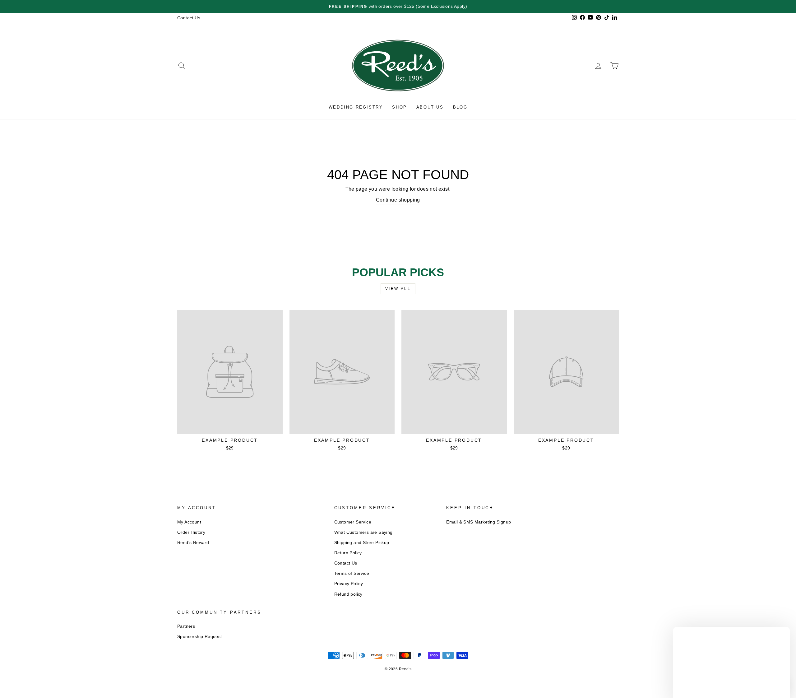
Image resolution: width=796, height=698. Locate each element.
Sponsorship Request (199, 636)
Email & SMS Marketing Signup (478, 522)
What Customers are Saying (363, 532)
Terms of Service (351, 573)
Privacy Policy (348, 583)
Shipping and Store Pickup (361, 542)
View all (398, 288)
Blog (460, 107)
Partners (186, 626)
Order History (191, 532)
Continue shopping (398, 199)
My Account (189, 522)
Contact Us (188, 18)
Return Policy (348, 553)
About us (430, 107)
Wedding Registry (356, 107)
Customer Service (352, 522)
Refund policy (348, 594)
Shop (399, 107)
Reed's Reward (193, 542)
